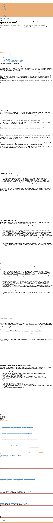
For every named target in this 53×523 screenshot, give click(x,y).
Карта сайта (4, 520)
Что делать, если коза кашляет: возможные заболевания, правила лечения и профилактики (16, 491)
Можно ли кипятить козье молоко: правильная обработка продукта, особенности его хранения (17, 466)
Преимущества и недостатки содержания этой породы (12, 61)
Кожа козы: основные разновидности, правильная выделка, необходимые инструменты (17, 427)
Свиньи (3, 6)
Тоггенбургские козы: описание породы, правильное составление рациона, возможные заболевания (20, 439)
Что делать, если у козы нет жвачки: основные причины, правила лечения (13, 503)
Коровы (3, 3)
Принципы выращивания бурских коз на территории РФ (12, 60)
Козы (3, 7)
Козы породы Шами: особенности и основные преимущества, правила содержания (17, 433)
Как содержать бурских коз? (7, 57)
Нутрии (3, 5)
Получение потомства (6, 58)
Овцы (3, 8)
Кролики (4, 9)
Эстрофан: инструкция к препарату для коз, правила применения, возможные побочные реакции (17, 479)
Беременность (6, 455)
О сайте (3, 519)
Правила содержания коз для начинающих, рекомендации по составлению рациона (17, 445)
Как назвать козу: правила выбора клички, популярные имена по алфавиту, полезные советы (16, 515)
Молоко (15, 455)
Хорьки (3, 4)
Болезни (11, 455)
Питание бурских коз (6, 56)
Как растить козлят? (6, 59)
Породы (19, 455)
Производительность (6, 55)
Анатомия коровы (2, 455)
